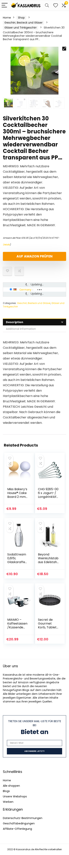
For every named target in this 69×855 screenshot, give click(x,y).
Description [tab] (14, 322)
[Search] (47, 5)
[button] (64, 49)
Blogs (6, 791)
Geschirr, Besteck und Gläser (23, 22)
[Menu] (4, 5)
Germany (25, 289)
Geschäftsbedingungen (19, 823)
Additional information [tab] (21, 329)
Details (6, 244)
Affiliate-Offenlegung (17, 829)
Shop (21, 18)
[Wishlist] (55, 5)
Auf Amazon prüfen (34, 256)
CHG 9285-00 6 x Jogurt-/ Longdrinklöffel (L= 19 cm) (48, 495)
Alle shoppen (11, 786)
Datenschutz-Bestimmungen (22, 818)
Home (7, 18)
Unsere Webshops (15, 796)
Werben (8, 802)
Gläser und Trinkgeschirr (20, 27)
